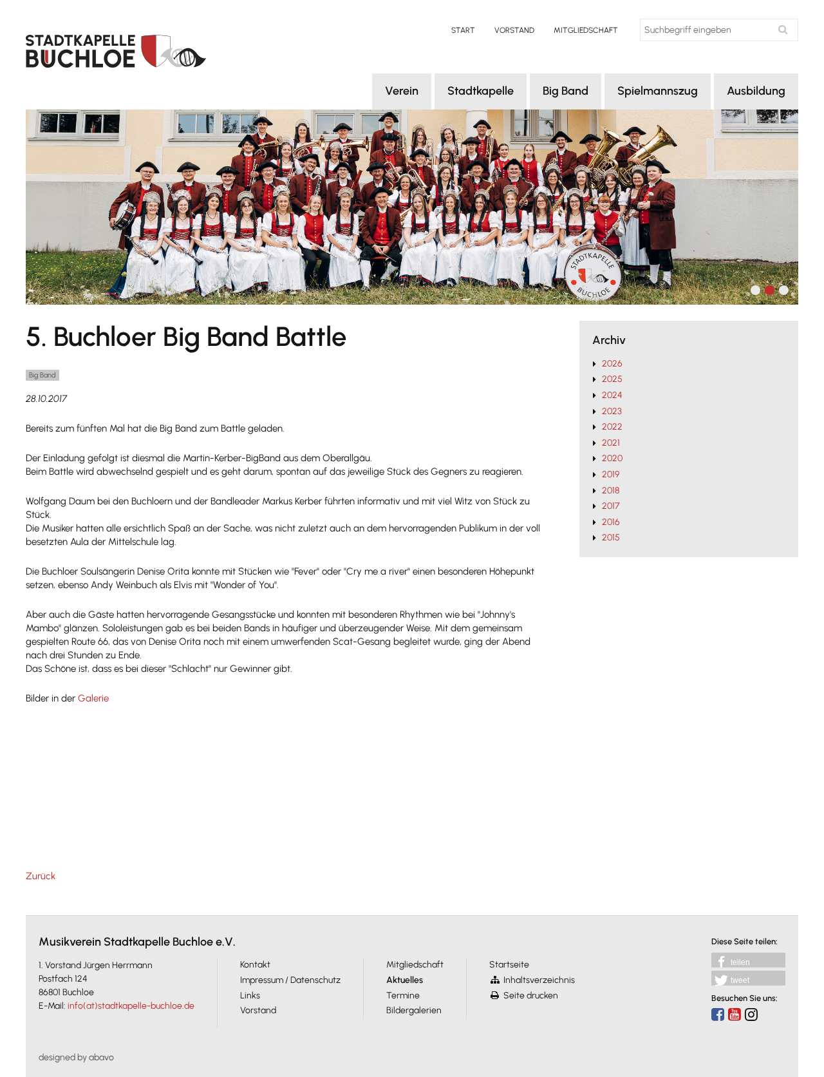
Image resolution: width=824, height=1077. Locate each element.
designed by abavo (76, 1057)
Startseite (509, 964)
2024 (612, 395)
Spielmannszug (657, 91)
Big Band (565, 91)
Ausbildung (756, 91)
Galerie (93, 698)
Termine (403, 995)
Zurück (40, 876)
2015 (611, 537)
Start (463, 30)
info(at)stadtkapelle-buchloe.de (131, 1005)
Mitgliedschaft (586, 30)
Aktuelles (404, 980)
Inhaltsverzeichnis (539, 980)
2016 (611, 522)
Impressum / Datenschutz (290, 980)
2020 (612, 458)
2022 (612, 426)
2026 (612, 363)
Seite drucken (530, 995)
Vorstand (514, 30)
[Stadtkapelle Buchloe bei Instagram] (751, 1014)
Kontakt (255, 964)
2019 (610, 474)
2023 (612, 411)
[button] (748, 960)
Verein (401, 91)
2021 (611, 442)
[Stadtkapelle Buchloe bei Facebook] (717, 1014)
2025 (612, 379)
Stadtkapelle (480, 91)
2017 (610, 505)
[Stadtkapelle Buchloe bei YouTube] (734, 1014)
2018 (610, 490)
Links (250, 995)
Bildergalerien (414, 1010)
